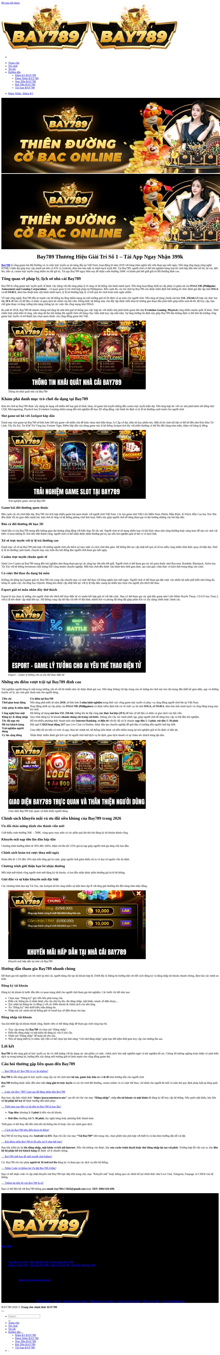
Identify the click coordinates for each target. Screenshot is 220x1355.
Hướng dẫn (14, 72)
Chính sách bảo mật (128, 1301)
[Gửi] (9, 1320)
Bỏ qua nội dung (10, 2)
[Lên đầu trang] (2, 1311)
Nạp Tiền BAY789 (25, 81)
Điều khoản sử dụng (75, 1301)
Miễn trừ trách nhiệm (101, 1301)
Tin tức (12, 69)
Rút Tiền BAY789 (25, 84)
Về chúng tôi (43, 1301)
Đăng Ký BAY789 (25, 75)
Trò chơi (12, 65)
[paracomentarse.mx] (89, 51)
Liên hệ (57, 1301)
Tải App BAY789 (25, 87)
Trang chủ (13, 62)
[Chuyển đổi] (2, 1072)
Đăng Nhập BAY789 (26, 78)
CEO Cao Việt (150, 1301)
